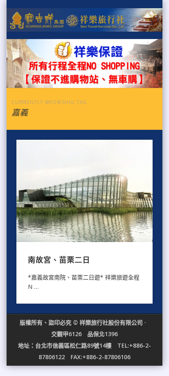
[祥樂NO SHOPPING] (84, 63)
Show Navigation (132, 73)
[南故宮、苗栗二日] (84, 191)
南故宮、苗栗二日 (59, 259)
